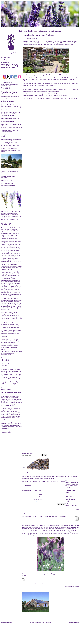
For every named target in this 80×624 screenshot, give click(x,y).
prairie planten (5, 62)
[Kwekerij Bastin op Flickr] (19, 78)
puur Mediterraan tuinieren (72, 586)
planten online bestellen (7, 56)
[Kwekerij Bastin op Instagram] (4, 78)
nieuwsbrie (3, 114)
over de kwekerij (5, 57)
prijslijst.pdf (62, 516)
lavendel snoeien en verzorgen (9, 64)
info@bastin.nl (8, 88)
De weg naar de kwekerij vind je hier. (10, 118)
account (58, 31)
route (35, 31)
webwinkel (28, 31)
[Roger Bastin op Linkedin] (15, 78)
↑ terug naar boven (73, 622)
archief (77, 509)
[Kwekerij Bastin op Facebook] (12, 78)
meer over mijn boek (30, 522)
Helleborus (4, 59)
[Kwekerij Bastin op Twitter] (8, 78)
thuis (20, 31)
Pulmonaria (4, 61)
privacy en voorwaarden (8, 67)
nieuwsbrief (43, 31)
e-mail (51, 31)
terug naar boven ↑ (6, 622)
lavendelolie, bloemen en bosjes (10, 66)
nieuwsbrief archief (70, 491)
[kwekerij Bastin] (11, 34)
